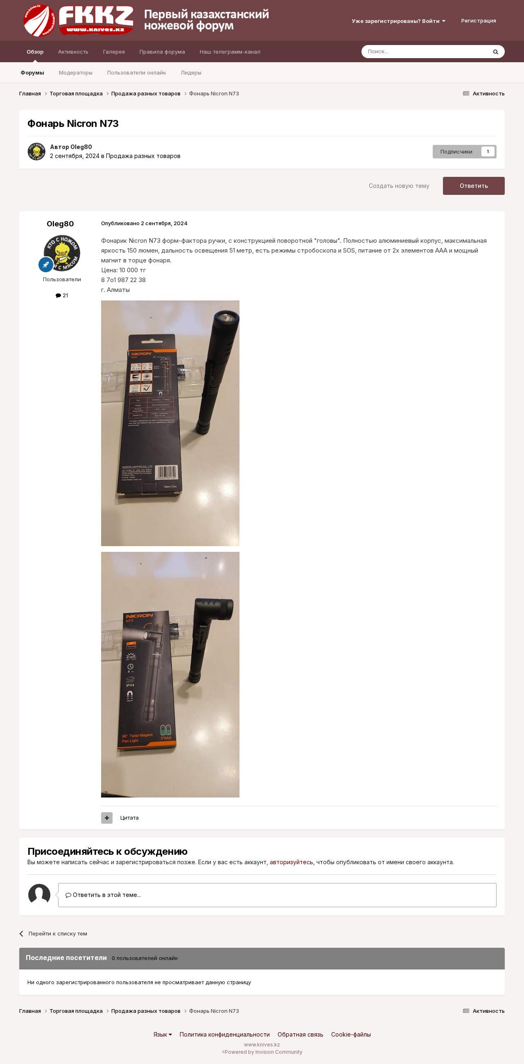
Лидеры (191, 72)
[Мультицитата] (107, 818)
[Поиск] (496, 51)
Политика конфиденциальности (225, 1034)
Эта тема (465, 51)
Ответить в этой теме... (106, 894)
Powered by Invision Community (264, 1052)
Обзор (35, 51)
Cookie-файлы (351, 1034)
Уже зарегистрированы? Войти (397, 21)
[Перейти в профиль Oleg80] (36, 151)
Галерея (114, 51)
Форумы (32, 72)
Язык (161, 1034)
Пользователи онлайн (136, 72)
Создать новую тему (399, 185)
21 (64, 295)
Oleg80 (81, 146)
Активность (73, 51)
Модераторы (76, 72)
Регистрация (478, 20)
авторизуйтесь (291, 861)
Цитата (129, 817)
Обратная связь (300, 1034)
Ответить (474, 185)
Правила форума (162, 51)
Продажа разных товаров (143, 155)
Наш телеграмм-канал (230, 51)
